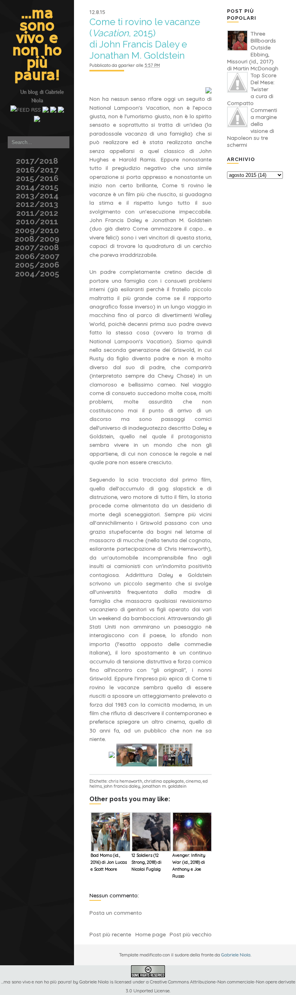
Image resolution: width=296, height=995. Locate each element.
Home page (150, 934)
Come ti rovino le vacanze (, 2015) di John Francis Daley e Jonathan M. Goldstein (144, 38)
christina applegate (164, 781)
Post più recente (110, 934)
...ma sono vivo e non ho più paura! (37, 44)
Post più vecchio (191, 934)
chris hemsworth (125, 781)
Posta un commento (115, 912)
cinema (193, 781)
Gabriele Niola (236, 955)
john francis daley (122, 786)
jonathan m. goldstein (164, 786)
